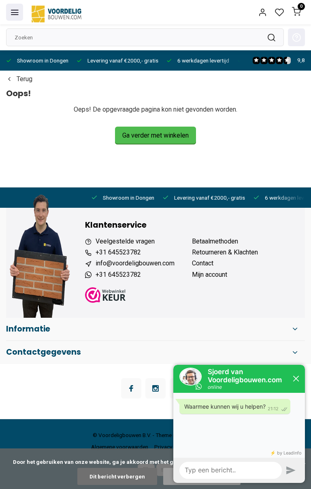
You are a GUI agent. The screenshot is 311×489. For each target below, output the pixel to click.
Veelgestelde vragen (125, 241)
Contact (202, 263)
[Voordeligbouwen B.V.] (57, 12)
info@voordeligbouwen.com (135, 263)
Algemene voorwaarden (119, 447)
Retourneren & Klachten (225, 252)
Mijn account (209, 274)
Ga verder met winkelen (155, 135)
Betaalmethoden (215, 241)
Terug (24, 79)
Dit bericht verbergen (117, 476)
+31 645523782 (118, 252)
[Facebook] (131, 388)
